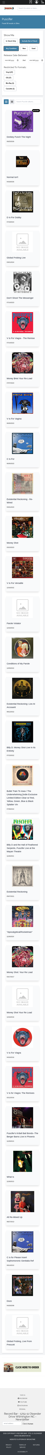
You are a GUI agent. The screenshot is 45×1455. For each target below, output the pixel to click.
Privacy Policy (9, 1446)
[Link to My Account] (36, 2)
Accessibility (23, 1452)
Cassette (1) (10, 89)
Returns (36, 1445)
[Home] (9, 8)
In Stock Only (11, 41)
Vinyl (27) (9, 72)
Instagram (23, 1405)
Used (33, 48)
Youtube (23, 1402)
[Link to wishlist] (30, 2)
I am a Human (28, 1424)
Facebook (23, 1398)
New (24, 48)
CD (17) (8, 78)
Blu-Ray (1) (10, 83)
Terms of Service (22, 1446)
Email (23, 1409)
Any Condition (11, 48)
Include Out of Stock (29, 41)
